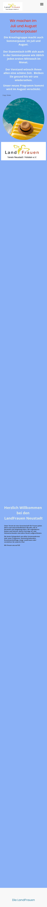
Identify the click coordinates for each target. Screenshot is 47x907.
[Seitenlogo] (12, 6)
